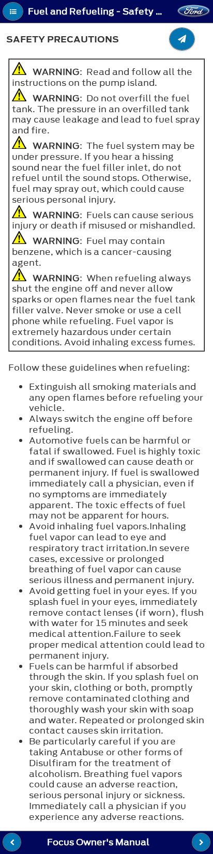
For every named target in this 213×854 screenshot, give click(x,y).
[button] (13, 11)
